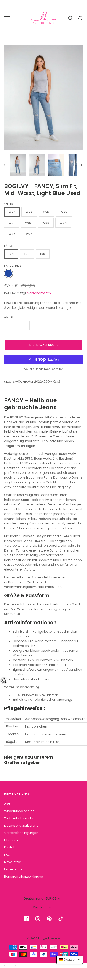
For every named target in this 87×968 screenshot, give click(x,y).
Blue (8, 273)
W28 (29, 212)
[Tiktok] (60, 918)
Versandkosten (39, 293)
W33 (45, 223)
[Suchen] (70, 18)
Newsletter (12, 862)
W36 (29, 234)
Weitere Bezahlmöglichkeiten (43, 369)
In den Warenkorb (44, 345)
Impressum (13, 869)
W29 (46, 212)
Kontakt (10, 847)
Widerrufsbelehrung (19, 811)
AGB (7, 803)
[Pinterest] (49, 918)
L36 (27, 254)
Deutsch (39, 907)
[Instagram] (37, 918)
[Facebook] (26, 918)
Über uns (11, 840)
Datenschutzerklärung (21, 825)
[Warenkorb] (80, 18)
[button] (70, 960)
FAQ (7, 854)
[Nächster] (82, 165)
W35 (12, 234)
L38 (42, 254)
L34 (11, 254)
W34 (63, 223)
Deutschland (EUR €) (40, 898)
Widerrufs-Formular (19, 818)
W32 (28, 223)
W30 (63, 212)
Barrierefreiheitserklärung (23, 876)
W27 (12, 212)
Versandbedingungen (21, 832)
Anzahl (10, 317)
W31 (12, 223)
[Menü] (7, 18)
